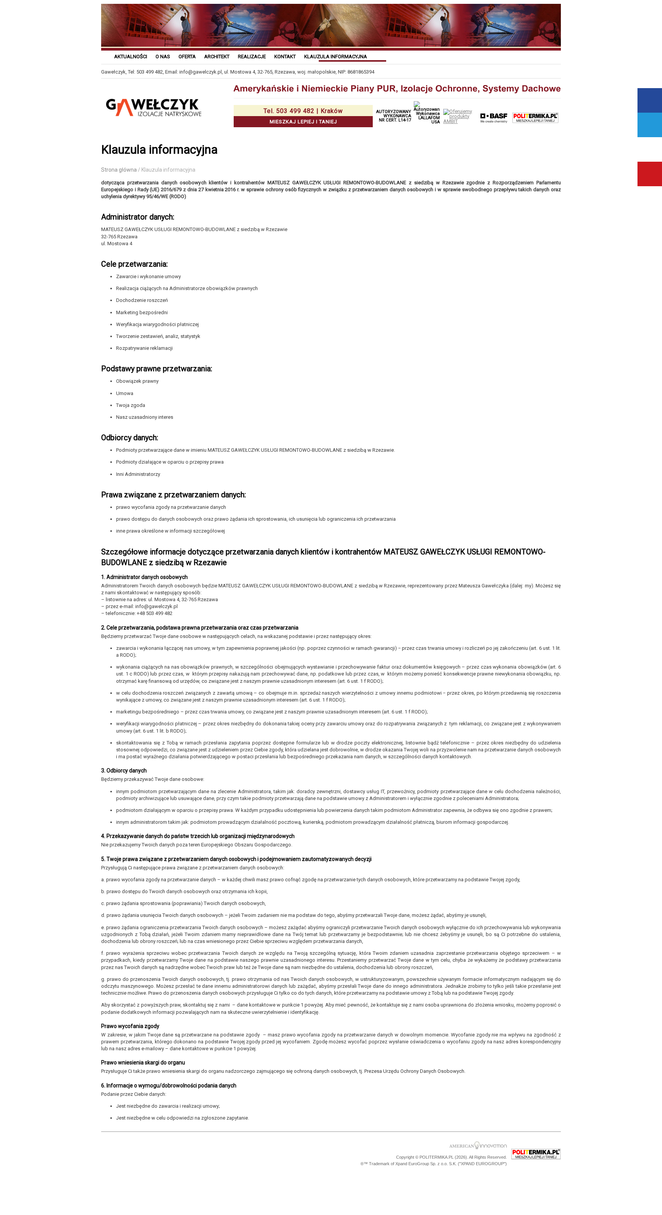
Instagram (649, 149)
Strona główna (119, 170)
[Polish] (500, 56)
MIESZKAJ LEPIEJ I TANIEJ (303, 116)
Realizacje (252, 56)
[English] (556, 56)
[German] (537, 56)
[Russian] (518, 56)
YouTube (649, 174)
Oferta (187, 56)
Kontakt (285, 56)
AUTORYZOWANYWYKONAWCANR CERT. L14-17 (393, 116)
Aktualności (130, 56)
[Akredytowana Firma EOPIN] (209, 1154)
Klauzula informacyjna (335, 56)
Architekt (216, 56)
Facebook (649, 100)
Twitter (649, 125)
